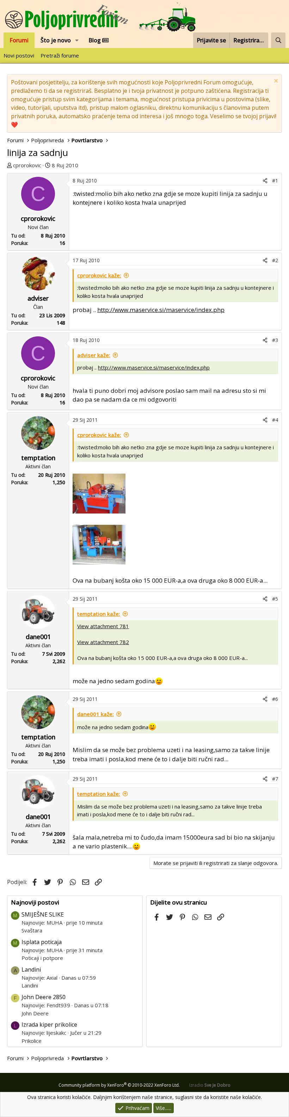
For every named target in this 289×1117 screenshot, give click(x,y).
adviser (38, 298)
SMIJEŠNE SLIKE (42, 914)
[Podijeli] (265, 180)
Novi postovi (19, 55)
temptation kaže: (98, 613)
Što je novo (56, 40)
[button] (77, 40)
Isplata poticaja (41, 942)
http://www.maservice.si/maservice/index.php (161, 310)
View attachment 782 (103, 641)
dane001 (38, 636)
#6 (275, 699)
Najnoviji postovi (35, 902)
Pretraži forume (60, 55)
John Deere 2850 (43, 997)
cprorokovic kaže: (99, 275)
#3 (275, 340)
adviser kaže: (93, 355)
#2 (275, 260)
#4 (275, 419)
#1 (275, 180)
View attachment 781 (103, 626)
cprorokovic (27, 165)
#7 (275, 778)
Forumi (19, 40)
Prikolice (31, 1040)
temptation (38, 458)
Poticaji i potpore (42, 957)
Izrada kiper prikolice (49, 1024)
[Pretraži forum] (278, 40)
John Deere (35, 1013)
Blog (95, 40)
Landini (31, 969)
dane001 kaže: (95, 713)
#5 (275, 598)
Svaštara (31, 930)
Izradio (209, 1085)
